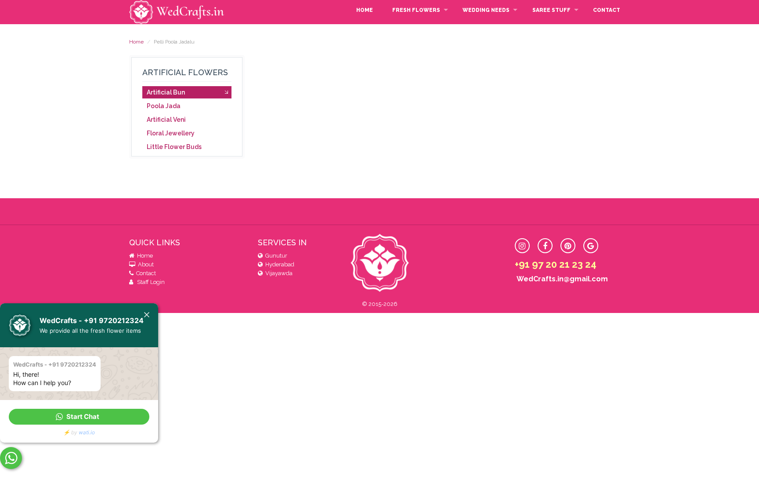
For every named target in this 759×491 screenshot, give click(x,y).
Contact (606, 10)
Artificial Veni (166, 119)
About (144, 264)
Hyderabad (278, 264)
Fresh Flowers (416, 10)
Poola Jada (164, 105)
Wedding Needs (486, 10)
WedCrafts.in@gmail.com (561, 279)
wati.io (87, 432)
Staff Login (149, 282)
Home (364, 10)
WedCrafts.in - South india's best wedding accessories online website (177, 12)
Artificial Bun (166, 92)
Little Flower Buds (174, 146)
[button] (79, 417)
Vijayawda (278, 273)
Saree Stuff (551, 10)
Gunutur (275, 255)
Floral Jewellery (171, 133)
